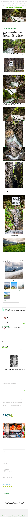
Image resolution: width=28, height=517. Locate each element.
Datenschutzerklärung (15, 6)
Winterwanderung (13, 405)
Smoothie (22, 402)
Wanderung (8, 405)
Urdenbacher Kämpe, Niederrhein (6, 468)
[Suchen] (24, 390)
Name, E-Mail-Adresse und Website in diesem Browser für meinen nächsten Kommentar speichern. (12, 344)
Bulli (12, 399)
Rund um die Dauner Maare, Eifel (6, 476)
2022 (4, 448)
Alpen (3, 399)
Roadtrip (14, 402)
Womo (20, 405)
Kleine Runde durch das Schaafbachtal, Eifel (7, 477)
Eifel (22, 399)
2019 (4, 452)
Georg (6, 308)
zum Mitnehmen (5, 406)
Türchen (15, 403)
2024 (4, 446)
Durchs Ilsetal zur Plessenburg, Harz (7, 470)
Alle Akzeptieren (8, 7)
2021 (4, 450)
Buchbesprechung (10, 399)
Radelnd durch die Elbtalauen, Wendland (7, 471)
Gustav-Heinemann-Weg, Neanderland (7, 464)
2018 (4, 454)
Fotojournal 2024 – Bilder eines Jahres (8, 384)
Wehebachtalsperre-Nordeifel (6, 463)
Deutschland (20, 399)
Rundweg (17, 402)
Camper (14, 399)
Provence (4, 402)
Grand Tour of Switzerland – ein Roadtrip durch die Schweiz (11, 380)
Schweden (20, 402)
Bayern (5, 399)
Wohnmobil (17, 405)
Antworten (24, 323)
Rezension (9, 402)
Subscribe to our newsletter (5, 346)
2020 (4, 451)
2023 (4, 447)
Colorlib (21, 516)
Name (2, 336)
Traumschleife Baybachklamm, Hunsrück (7, 472)
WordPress (25, 516)
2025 (4, 444)
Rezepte (11, 402)
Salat (18, 402)
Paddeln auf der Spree (5, 465)
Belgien (6, 399)
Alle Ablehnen (13, 7)
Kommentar (3, 328)
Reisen (6, 402)
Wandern (5, 405)
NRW (24, 400)
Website (2, 341)
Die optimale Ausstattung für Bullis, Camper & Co (9, 383)
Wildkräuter (10, 405)
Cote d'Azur (16, 399)
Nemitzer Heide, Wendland (6, 469)
